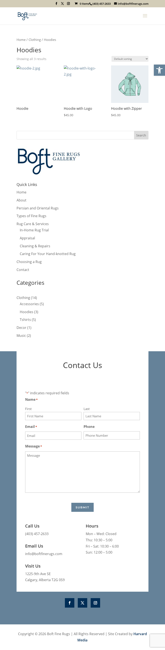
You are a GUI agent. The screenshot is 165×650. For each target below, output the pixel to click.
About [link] (21, 200)
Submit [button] (82, 507)
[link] (159, 70)
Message (33, 446)
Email (31, 426)
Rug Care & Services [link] (33, 223)
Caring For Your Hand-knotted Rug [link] (48, 253)
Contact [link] (23, 269)
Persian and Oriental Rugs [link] (38, 208)
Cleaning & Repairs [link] (35, 246)
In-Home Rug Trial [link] (34, 230)
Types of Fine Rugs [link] (31, 216)
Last (87, 409)
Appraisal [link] (27, 238)
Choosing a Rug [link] (29, 261)
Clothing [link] (35, 39)
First (28, 409)
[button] (56, 5)
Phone (89, 426)
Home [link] (21, 39)
